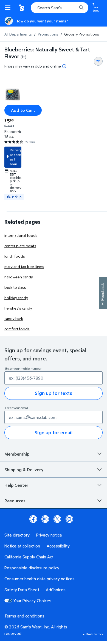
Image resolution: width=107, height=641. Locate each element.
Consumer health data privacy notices (39, 579)
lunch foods (14, 256)
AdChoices (56, 590)
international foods (21, 235)
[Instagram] (45, 519)
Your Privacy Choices (32, 601)
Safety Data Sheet (21, 590)
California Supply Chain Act (29, 557)
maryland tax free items (24, 266)
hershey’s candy (18, 308)
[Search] (81, 7)
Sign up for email (53, 432)
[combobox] (59, 7)
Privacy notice (49, 535)
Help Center (16, 485)
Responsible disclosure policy (31, 568)
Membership (16, 454)
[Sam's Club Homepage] (22, 7)
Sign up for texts (53, 393)
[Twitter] (57, 519)
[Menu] (8, 7)
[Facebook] (33, 519)
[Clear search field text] (74, 7)
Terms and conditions (24, 616)
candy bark (13, 318)
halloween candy (18, 276)
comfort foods (17, 328)
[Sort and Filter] (98, 61)
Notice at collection (22, 546)
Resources (15, 501)
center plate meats (20, 245)
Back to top (94, 634)
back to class (15, 287)
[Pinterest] (69, 519)
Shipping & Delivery (23, 470)
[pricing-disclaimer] (64, 66)
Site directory (17, 535)
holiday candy (16, 297)
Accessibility (58, 546)
